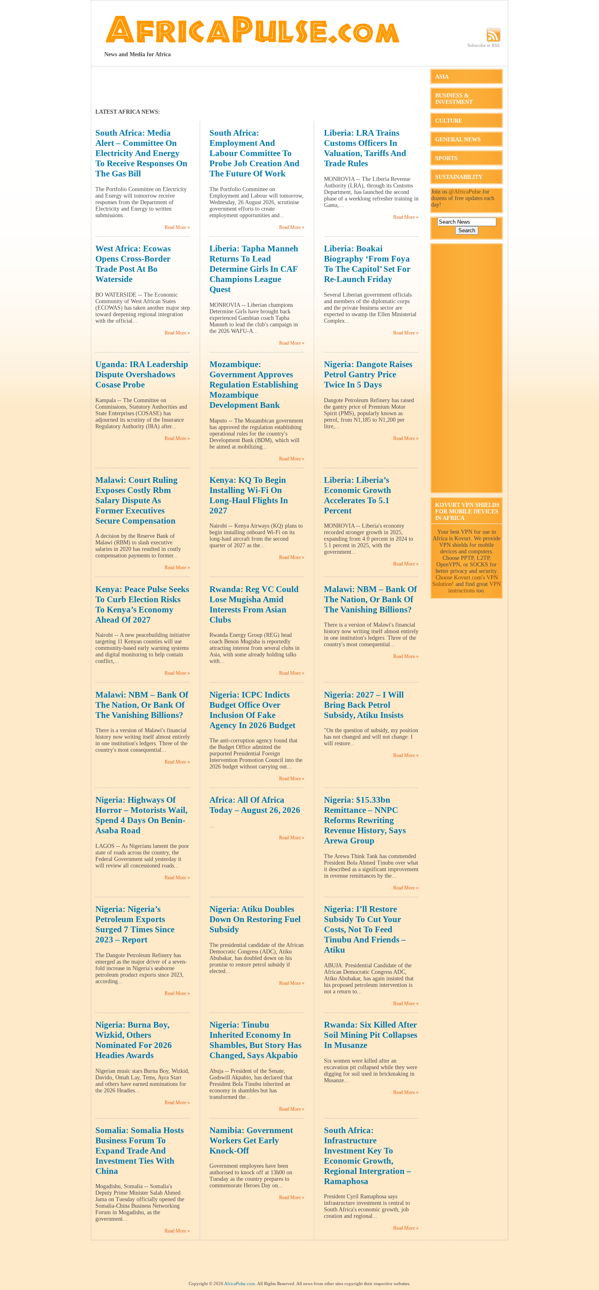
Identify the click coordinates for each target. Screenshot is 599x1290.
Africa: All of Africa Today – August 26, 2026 (254, 805)
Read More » (177, 227)
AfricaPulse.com (239, 1283)
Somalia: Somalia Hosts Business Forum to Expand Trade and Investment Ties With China (139, 1150)
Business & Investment (454, 98)
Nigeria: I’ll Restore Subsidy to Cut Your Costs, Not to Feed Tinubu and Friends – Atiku (365, 929)
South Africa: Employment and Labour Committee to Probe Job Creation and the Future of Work (254, 153)
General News (458, 139)
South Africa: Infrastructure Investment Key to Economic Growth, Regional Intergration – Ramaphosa (367, 1155)
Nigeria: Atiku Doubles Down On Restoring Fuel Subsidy (255, 919)
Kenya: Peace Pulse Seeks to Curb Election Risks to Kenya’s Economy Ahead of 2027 (142, 604)
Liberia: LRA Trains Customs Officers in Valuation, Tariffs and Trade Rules (365, 148)
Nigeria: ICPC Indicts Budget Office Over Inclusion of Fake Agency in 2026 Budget (252, 710)
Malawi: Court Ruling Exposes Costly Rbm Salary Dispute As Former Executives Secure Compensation (136, 500)
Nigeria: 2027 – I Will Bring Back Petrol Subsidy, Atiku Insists (364, 705)
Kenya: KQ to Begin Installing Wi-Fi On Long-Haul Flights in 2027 (248, 495)
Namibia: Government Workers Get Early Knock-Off (251, 1140)
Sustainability (458, 177)
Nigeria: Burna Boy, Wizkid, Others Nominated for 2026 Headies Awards (133, 1040)
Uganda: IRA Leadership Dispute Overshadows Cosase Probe (141, 374)
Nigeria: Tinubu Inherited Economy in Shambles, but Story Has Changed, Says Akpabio (255, 1040)
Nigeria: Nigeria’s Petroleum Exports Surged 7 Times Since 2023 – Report (134, 924)
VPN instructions (474, 587)
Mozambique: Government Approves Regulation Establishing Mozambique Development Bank (253, 384)
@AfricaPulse (465, 192)
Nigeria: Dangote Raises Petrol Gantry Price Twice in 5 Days (368, 374)
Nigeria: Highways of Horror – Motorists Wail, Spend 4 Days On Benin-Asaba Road (141, 815)
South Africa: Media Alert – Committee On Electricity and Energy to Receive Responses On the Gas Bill (141, 153)
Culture (448, 121)
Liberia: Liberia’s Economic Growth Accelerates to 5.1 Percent (357, 495)
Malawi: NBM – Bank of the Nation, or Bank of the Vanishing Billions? (370, 599)
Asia (442, 77)
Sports (446, 158)
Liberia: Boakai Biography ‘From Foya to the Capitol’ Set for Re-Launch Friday (367, 264)
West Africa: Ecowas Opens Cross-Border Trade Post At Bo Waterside (133, 264)
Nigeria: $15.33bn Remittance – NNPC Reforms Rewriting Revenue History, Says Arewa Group (365, 820)
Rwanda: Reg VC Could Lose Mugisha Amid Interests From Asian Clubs (254, 604)
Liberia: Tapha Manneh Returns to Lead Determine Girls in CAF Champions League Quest (253, 269)
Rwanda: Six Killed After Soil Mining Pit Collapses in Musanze (370, 1035)
